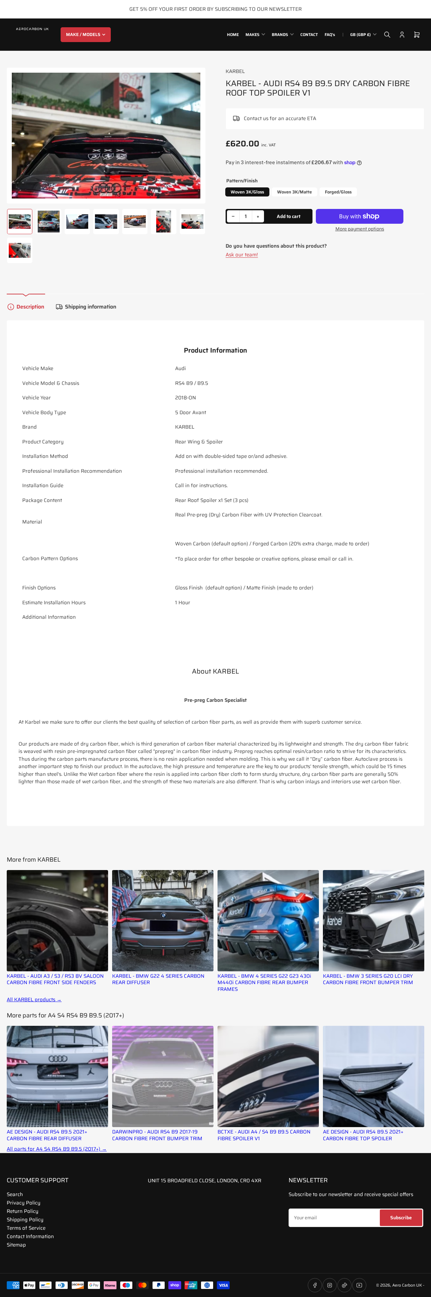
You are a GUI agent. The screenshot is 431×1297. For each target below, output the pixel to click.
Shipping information (90, 306)
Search (15, 1194)
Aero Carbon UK (407, 1285)
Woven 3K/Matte (294, 191)
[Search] (387, 34)
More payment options (359, 228)
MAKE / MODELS (83, 34)
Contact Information (30, 1236)
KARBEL (235, 71)
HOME (233, 34)
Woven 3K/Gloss (247, 191)
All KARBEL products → (34, 1000)
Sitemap (16, 1245)
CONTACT (309, 34)
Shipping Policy (25, 1220)
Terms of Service (26, 1228)
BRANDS (280, 34)
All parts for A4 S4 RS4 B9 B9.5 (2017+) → (57, 1149)
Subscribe (401, 1217)
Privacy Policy (23, 1203)
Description (30, 306)
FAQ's (330, 34)
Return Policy (22, 1211)
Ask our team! (242, 255)
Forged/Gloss (338, 191)
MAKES (252, 34)
